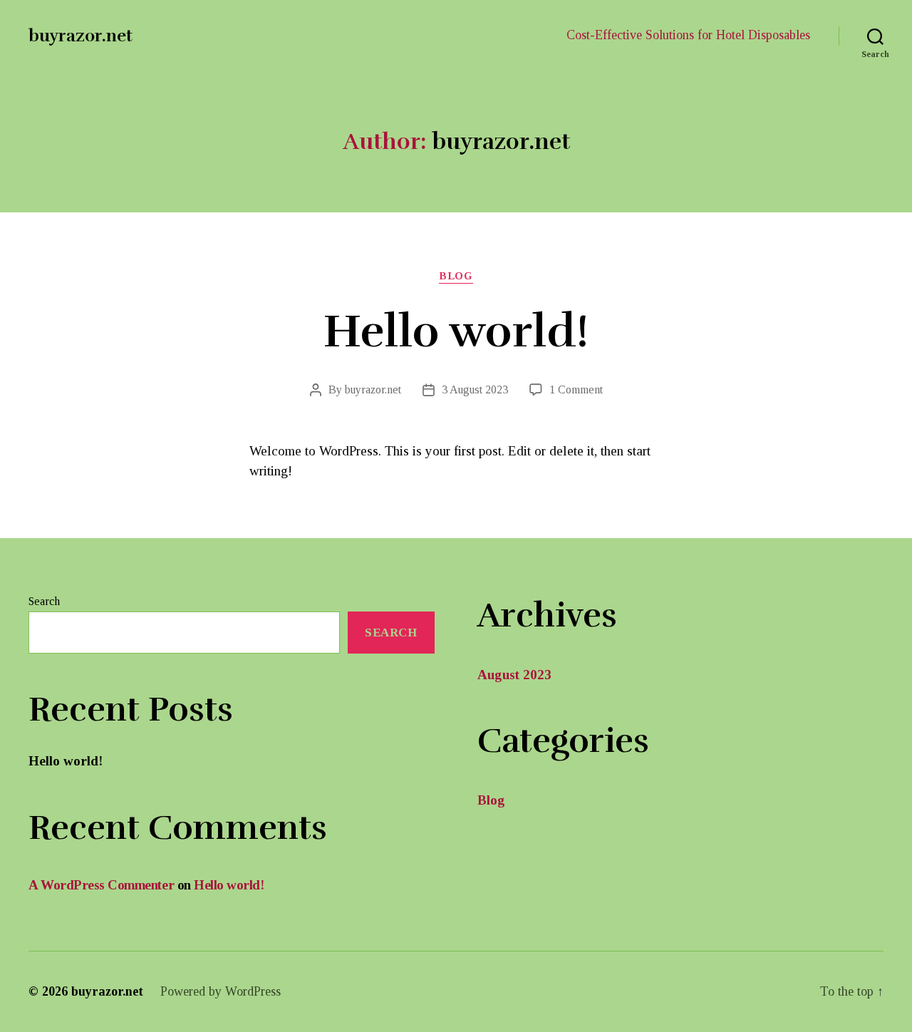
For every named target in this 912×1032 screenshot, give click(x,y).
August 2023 (514, 674)
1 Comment (576, 389)
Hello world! (456, 332)
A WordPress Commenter (101, 884)
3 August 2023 (475, 389)
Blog (455, 276)
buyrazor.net (80, 35)
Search (44, 601)
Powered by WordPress (220, 991)
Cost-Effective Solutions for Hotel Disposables (688, 35)
